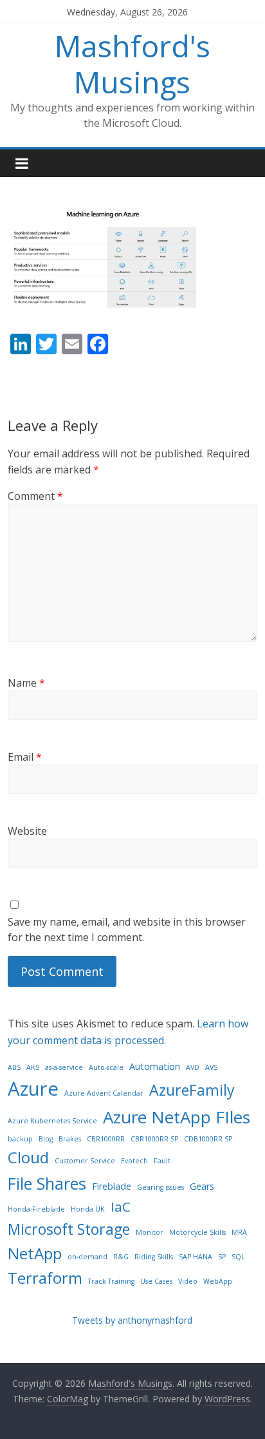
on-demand (87, 1256)
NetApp (35, 1253)
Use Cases (156, 1281)
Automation (154, 1066)
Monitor (149, 1232)
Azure (33, 1088)
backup (20, 1138)
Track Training (111, 1281)
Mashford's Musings (132, 63)
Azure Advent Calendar (103, 1093)
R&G (121, 1256)
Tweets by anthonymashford (132, 1320)
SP (222, 1256)
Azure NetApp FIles (176, 1117)
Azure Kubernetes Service (52, 1120)
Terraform (45, 1277)
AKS (32, 1067)
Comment (35, 496)
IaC (121, 1206)
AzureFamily (192, 1090)
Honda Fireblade (36, 1209)
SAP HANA (195, 1256)
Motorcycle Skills (197, 1232)
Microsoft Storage (69, 1229)
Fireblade (111, 1186)
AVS (211, 1067)
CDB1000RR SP (208, 1138)
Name (26, 683)
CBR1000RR (106, 1138)
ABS (14, 1067)
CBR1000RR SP (154, 1138)
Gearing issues (160, 1187)
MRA (239, 1232)
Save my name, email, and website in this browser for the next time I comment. (127, 929)
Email (25, 757)
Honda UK (88, 1209)
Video (187, 1281)
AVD (192, 1067)
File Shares (47, 1183)
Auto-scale (106, 1067)
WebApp (217, 1281)
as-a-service (64, 1067)
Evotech (134, 1160)
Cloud (28, 1157)
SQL (238, 1256)
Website (27, 831)
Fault (162, 1160)
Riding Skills (153, 1256)
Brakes (70, 1138)
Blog (46, 1138)
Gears (202, 1186)
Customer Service (85, 1160)
